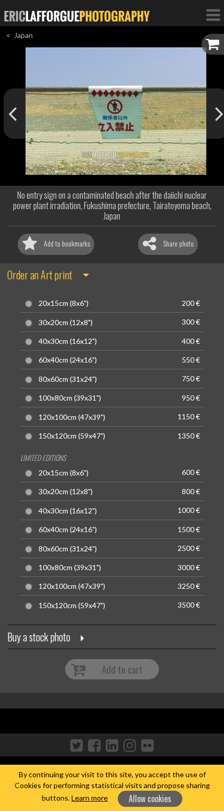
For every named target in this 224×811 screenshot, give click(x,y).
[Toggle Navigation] (213, 14)
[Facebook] (94, 745)
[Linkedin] (112, 745)
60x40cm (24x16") (68, 360)
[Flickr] (147, 745)
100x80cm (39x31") (70, 398)
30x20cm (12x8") (66, 322)
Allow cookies (150, 798)
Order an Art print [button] (39, 274)
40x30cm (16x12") (68, 341)
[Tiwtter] (76, 745)
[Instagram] (129, 745)
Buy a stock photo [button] (38, 637)
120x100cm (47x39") (72, 417)
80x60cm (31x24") (68, 379)
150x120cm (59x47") (72, 436)
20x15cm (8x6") (64, 303)
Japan (23, 35)
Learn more (89, 797)
